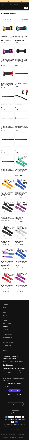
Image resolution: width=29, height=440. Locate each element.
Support (5, 307)
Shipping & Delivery (7, 334)
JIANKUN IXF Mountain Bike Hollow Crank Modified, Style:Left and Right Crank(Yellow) (7, 194)
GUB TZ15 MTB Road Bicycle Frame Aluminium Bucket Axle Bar (21, 106)
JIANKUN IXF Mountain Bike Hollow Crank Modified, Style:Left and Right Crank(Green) (21, 171)
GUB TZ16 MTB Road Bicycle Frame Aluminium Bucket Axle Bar (7, 149)
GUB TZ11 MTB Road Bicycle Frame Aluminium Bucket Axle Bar (7, 106)
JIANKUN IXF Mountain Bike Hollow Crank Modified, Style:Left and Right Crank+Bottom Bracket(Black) (7, 216)
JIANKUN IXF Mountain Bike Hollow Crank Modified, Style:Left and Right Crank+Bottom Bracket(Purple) (21, 217)
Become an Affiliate (7, 310)
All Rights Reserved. (15, 424)
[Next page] (21, 298)
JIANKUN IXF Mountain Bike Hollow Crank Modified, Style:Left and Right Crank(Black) (7, 240)
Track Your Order (7, 332)
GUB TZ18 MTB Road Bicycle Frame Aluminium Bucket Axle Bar (21, 83)
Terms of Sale (6, 318)
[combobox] (12, 8)
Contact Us (5, 304)
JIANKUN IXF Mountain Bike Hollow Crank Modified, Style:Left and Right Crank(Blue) (21, 263)
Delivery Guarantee (7, 337)
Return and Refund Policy (9, 342)
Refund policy (23, 424)
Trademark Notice (19, 437)
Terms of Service (7, 345)
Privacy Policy (6, 348)
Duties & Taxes (6, 340)
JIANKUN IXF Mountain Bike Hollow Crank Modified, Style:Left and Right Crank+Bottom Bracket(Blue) (21, 194)
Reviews (5, 350)
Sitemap (5, 320)
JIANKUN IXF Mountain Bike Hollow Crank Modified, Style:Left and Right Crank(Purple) (21, 287)
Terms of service (15, 426)
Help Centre (5, 329)
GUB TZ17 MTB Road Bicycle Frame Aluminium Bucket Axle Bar (7, 171)
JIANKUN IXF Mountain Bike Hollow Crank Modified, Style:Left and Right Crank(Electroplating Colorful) (7, 264)
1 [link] (8, 298)
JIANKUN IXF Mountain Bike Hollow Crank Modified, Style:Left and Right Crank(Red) (7, 287)
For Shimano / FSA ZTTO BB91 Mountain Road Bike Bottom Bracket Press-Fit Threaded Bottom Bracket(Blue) (21, 38)
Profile (4, 312)
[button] (2, 4)
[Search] (26, 8)
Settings (5, 315)
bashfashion (8, 424)
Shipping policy (23, 426)
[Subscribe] (22, 386)
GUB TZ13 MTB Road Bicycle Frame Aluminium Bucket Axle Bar (21, 149)
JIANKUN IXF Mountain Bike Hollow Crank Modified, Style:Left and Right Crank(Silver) (21, 240)
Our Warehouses (7, 323)
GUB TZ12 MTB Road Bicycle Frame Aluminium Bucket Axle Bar (21, 127)
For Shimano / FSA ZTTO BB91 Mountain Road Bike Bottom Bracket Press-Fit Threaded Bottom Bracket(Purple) (7, 61)
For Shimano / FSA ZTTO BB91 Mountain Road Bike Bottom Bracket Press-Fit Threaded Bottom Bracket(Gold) (7, 38)
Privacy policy (7, 426)
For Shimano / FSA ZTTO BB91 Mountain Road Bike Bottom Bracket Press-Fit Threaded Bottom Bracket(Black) (21, 61)
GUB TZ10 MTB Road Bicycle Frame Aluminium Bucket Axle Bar (7, 127)
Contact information (15, 429)
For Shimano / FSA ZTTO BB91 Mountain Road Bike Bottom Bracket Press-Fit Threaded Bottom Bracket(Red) (7, 84)
